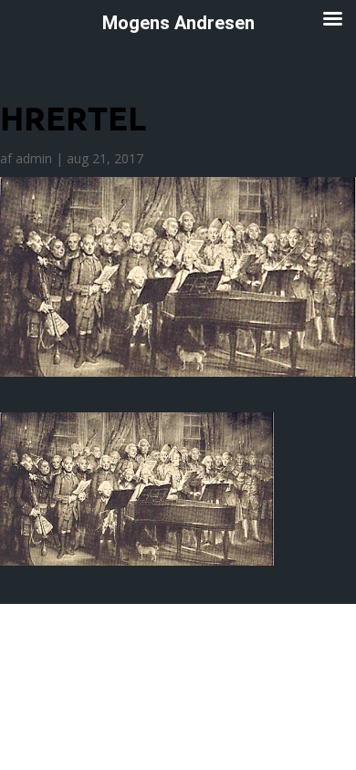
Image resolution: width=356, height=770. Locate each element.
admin (34, 158)
